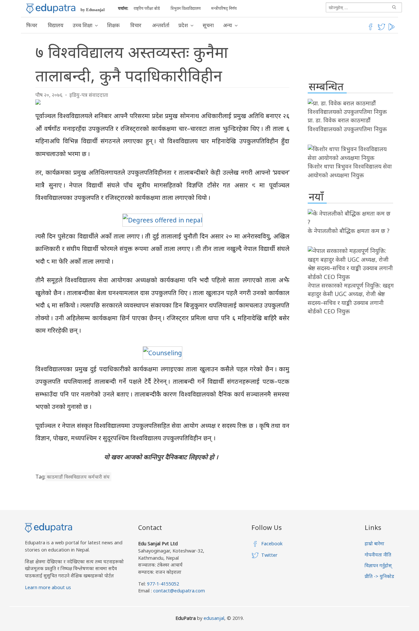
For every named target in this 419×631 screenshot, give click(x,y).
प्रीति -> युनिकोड (379, 576)
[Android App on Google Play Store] (392, 29)
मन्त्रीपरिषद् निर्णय (224, 8)
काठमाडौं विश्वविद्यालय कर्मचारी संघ (78, 477)
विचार (135, 25)
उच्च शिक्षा (82, 25)
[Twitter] (381, 29)
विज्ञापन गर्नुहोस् (378, 565)
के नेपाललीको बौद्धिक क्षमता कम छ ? (349, 231)
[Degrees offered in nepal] (162, 220)
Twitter (269, 555)
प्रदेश (183, 25)
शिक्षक (113, 25)
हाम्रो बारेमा (374, 543)
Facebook (271, 543)
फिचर (31, 25)
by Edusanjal (93, 9)
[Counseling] (162, 352)
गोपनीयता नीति (378, 555)
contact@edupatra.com (178, 590)
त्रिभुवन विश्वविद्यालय (186, 8)
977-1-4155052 (163, 584)
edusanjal (214, 618)
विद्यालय (56, 25)
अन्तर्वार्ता (160, 25)
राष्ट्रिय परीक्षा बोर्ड (147, 8)
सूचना (208, 25)
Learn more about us (48, 587)
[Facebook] (370, 29)
